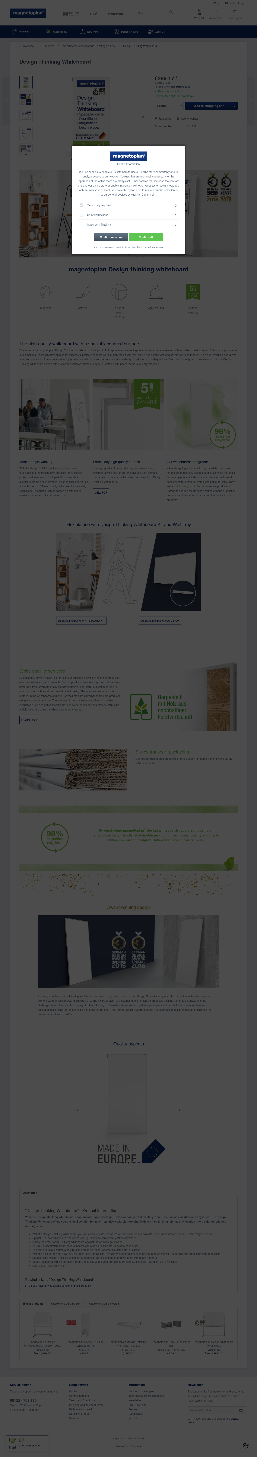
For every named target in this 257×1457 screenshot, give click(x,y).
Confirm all (146, 237)
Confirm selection (111, 237)
